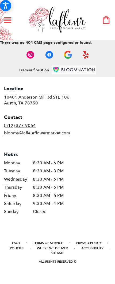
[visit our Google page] (68, 55)
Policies (17, 248)
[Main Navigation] (8, 21)
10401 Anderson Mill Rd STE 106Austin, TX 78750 (37, 100)
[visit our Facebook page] (49, 55)
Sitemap (57, 253)
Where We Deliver (52, 248)
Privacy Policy (88, 243)
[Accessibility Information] (5, 5)
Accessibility (92, 248)
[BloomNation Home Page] (74, 69)
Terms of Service (48, 243)
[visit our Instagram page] (30, 55)
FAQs (16, 243)
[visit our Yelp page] (85, 55)
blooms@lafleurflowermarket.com (37, 133)
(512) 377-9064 (20, 126)
